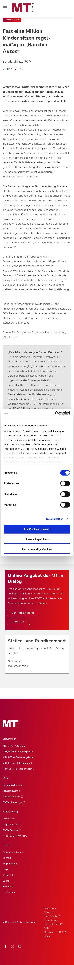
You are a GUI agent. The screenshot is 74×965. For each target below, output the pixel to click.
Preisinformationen (13, 852)
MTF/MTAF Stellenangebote (18, 751)
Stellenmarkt (16, 661)
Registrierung (10, 863)
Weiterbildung (10, 811)
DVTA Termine (10, 830)
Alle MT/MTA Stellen (14, 746)
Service (6, 845)
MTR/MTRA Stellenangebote (18, 763)
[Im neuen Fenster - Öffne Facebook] (5, 946)
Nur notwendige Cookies (37, 549)
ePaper (47, 936)
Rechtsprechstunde (13, 785)
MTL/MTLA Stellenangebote (18, 757)
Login (6, 869)
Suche (6, 880)
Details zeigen (54, 518)
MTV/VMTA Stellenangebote (18, 768)
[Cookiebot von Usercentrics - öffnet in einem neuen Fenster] (55, 413)
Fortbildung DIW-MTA (15, 836)
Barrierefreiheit (51, 924)
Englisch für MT (11, 824)
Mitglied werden (11, 796)
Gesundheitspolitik (12, 19)
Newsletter (50, 912)
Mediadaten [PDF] (53, 932)
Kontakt (7, 858)
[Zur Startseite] (23, 7)
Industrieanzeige (18, 666)
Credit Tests (9, 818)
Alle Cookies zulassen (37, 529)
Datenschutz (50, 916)
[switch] (62, 482)
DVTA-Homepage (12, 802)
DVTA (6, 778)
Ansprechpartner (11, 790)
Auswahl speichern (37, 539)
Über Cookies (51, 920)
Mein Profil (8, 875)
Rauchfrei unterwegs (44, 357)
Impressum (50, 908)
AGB (46, 928)
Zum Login (18, 622)
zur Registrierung (23, 613)
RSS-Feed (8, 886)
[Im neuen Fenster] (12, 946)
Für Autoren (9, 892)
